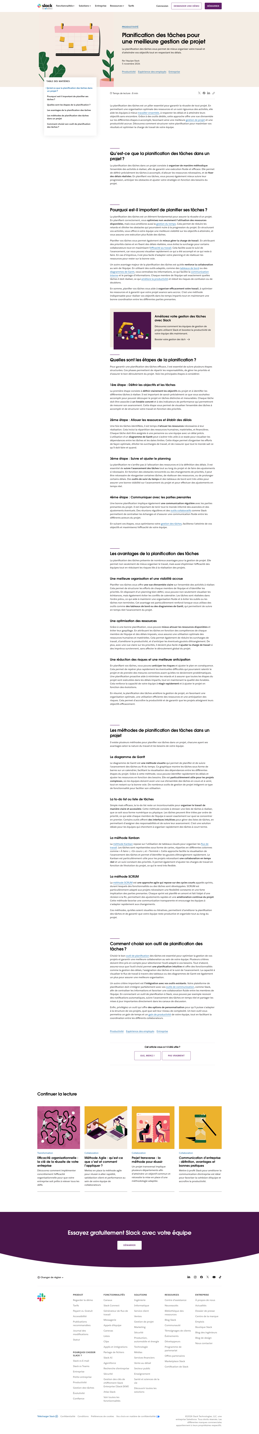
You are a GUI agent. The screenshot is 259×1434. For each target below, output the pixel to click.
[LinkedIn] (208, 93)
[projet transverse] (153, 1127)
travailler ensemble (148, 112)
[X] (207, 1277)
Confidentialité (67, 1416)
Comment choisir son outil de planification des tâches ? (68, 125)
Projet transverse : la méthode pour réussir (147, 1160)
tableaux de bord (189, 268)
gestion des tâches (171, 523)
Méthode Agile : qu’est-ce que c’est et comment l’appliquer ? (104, 1162)
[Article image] (58, 1127)
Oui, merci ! (147, 1055)
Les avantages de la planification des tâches (69, 110)
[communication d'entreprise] (200, 1127)
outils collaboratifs (181, 510)
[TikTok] (220, 1277)
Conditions (83, 1416)
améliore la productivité (154, 279)
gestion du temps (166, 223)
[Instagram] (195, 1277)
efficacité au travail (160, 247)
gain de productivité (160, 1014)
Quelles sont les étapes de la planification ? (68, 104)
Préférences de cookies (102, 1416)
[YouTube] (214, 1277)
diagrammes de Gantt (122, 271)
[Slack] (44, 6)
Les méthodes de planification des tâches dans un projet (68, 117)
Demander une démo (186, 6)
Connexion (162, 5)
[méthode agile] (106, 1127)
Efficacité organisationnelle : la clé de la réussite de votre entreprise (58, 1162)
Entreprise (174, 71)
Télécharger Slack (46, 1416)
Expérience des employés (152, 71)
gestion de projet (195, 120)
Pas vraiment (176, 1055)
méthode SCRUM (123, 882)
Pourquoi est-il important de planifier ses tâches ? (67, 98)
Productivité (130, 26)
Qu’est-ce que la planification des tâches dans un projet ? (69, 89)
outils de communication (180, 986)
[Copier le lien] (213, 93)
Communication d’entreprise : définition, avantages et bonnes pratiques (200, 1162)
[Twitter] (199, 93)
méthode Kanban (123, 844)
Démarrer (213, 6)
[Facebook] (204, 93)
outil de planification (137, 955)
